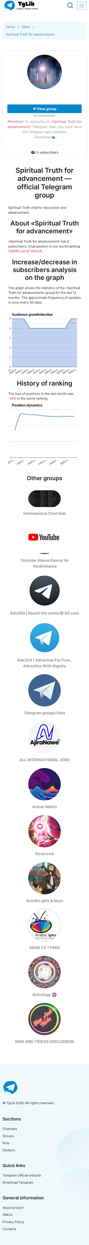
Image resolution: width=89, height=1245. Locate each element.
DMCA (7, 1215)
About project (13, 1208)
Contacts (9, 1229)
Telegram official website (22, 1175)
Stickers (9, 1150)
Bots (6, 1143)
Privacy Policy (13, 1222)
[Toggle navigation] (81, 5)
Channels (10, 1129)
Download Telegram (18, 1182)
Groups (8, 1136)
